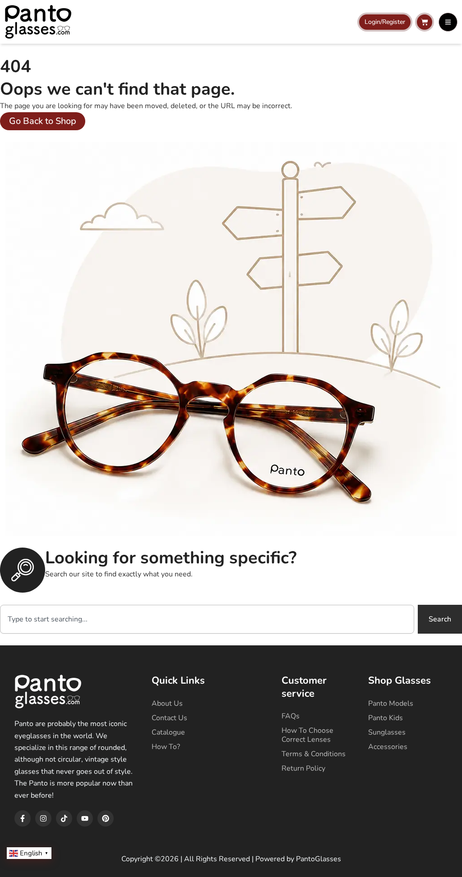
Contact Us (169, 718)
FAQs (291, 716)
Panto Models (390, 703)
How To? (166, 747)
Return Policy (303, 768)
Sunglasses (387, 732)
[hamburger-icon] (448, 22)
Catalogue (168, 732)
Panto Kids (385, 718)
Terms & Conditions (314, 754)
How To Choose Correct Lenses (307, 735)
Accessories (387, 747)
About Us (167, 703)
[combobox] (207, 619)
